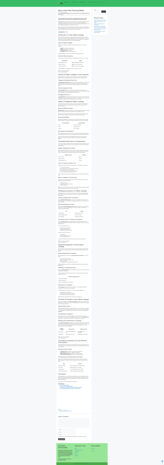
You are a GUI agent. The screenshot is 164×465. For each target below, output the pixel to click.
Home (76, 448)
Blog (98, 2)
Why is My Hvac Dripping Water (63, 410)
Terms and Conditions (78, 449)
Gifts (101, 2)
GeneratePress (87, 463)
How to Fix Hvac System (64, 385)
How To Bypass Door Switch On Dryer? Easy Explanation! (70, 388)
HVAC (60, 409)
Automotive (90, 2)
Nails (104, 2)
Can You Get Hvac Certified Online (66, 386)
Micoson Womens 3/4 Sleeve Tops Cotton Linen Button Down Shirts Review (100, 21)
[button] (64, 4)
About (94, 2)
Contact (76, 452)
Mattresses (76, 455)
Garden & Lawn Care (83, 2)
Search (95, 9)
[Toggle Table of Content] (66, 32)
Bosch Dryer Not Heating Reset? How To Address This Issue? (71, 387)
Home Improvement (67, 2)
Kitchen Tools (75, 2)
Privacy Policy (77, 451)
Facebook (92, 448)
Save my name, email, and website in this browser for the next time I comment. (72, 436)
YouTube (92, 450)
